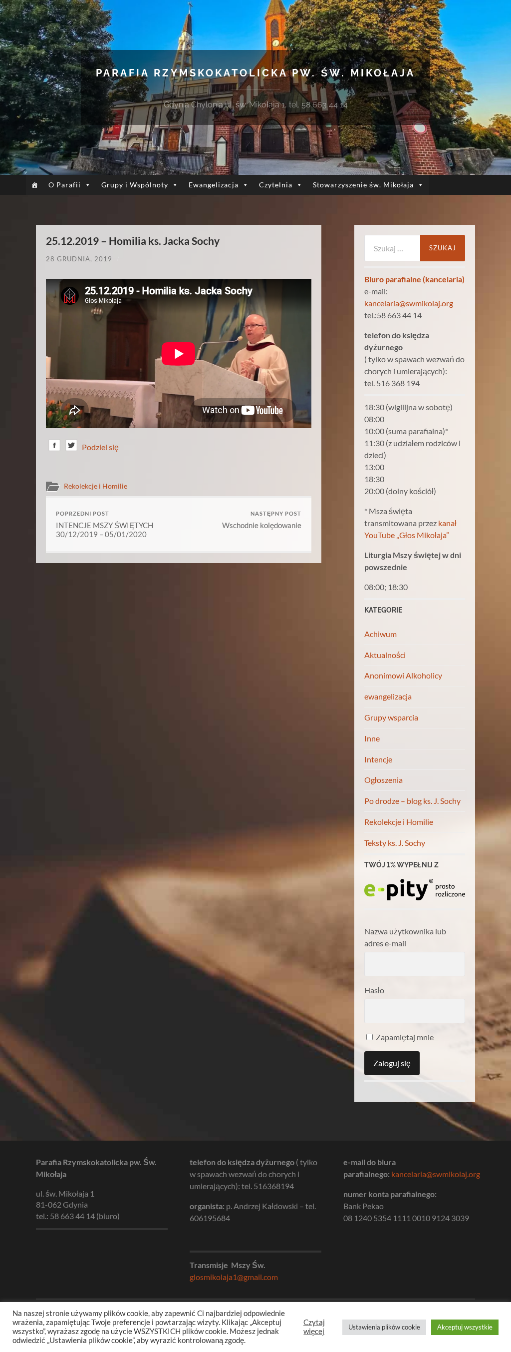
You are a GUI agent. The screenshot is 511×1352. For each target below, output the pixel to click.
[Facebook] (54, 447)
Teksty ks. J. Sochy (394, 842)
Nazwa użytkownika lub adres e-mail (405, 937)
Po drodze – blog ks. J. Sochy (412, 800)
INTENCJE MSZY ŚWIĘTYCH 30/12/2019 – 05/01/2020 (104, 524)
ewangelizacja (388, 696)
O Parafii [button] (64, 184)
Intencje (378, 759)
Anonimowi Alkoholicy (403, 675)
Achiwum (380, 634)
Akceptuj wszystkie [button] (465, 1327)
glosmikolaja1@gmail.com (234, 1277)
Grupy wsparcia (391, 717)
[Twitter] (71, 447)
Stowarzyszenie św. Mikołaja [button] (363, 184)
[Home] (34, 185)
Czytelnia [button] (275, 184)
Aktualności (385, 655)
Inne (372, 738)
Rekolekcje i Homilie (95, 486)
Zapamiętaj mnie (404, 1037)
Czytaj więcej (314, 1327)
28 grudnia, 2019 (79, 259)
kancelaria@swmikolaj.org (408, 303)
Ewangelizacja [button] (214, 184)
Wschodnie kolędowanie (261, 520)
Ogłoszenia (383, 779)
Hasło (374, 990)
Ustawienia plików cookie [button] (384, 1327)
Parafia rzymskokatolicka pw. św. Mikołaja (255, 73)
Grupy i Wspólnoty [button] (134, 184)
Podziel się (100, 447)
